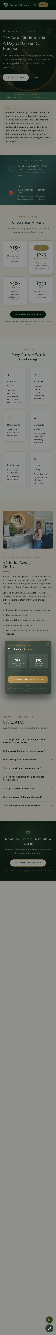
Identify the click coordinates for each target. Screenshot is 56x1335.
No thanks (28, 685)
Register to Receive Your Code (28, 679)
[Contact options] (49, 1319)
